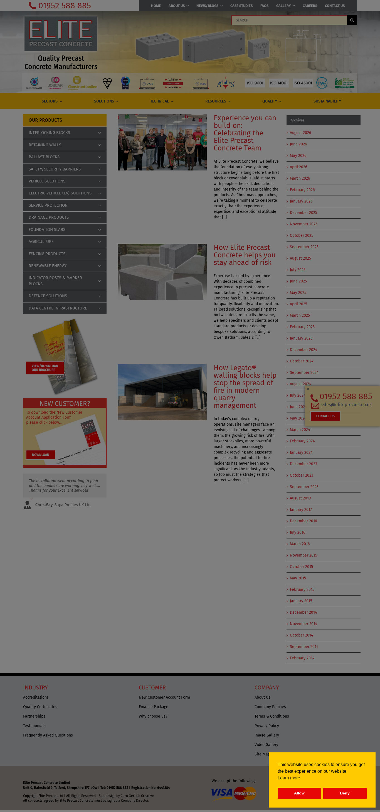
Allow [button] (299, 793)
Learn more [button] (289, 778)
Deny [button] (345, 793)
